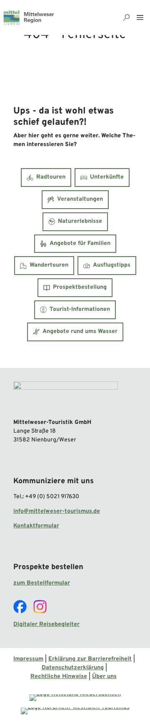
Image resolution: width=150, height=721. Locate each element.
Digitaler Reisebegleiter (46, 624)
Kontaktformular (36, 525)
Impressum (28, 659)
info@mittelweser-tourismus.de (56, 511)
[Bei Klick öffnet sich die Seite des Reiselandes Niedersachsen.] (75, 697)
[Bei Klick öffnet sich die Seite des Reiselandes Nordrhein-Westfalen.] (75, 711)
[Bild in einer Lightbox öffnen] (65, 396)
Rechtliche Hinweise (58, 676)
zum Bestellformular (41, 583)
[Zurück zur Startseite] (28, 17)
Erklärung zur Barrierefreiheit (90, 659)
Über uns (104, 676)
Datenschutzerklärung (73, 667)
